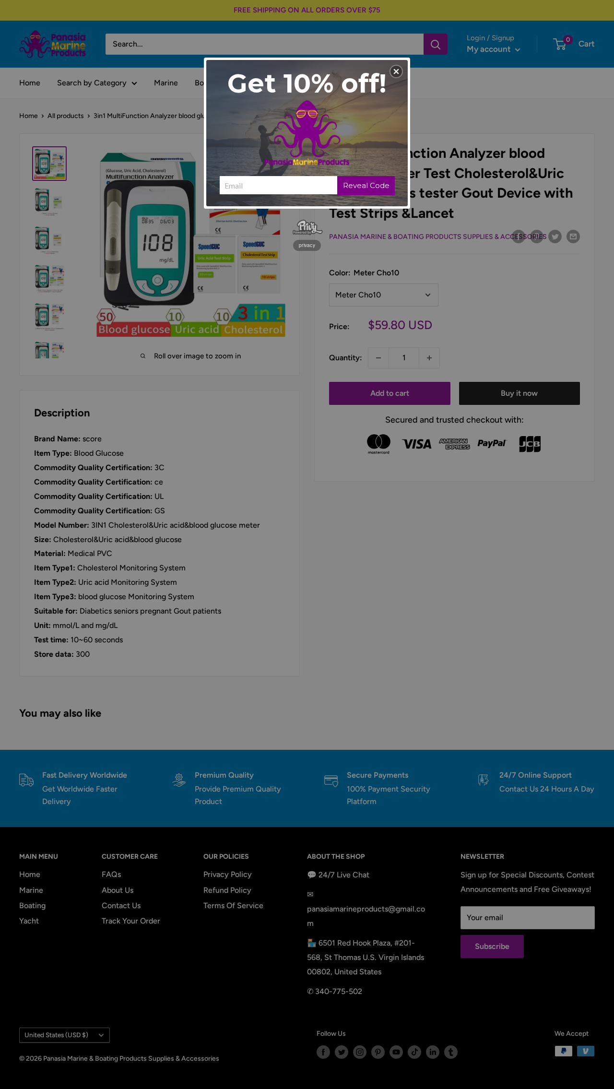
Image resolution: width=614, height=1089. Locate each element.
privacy (307, 245)
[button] (396, 71)
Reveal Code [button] (366, 185)
